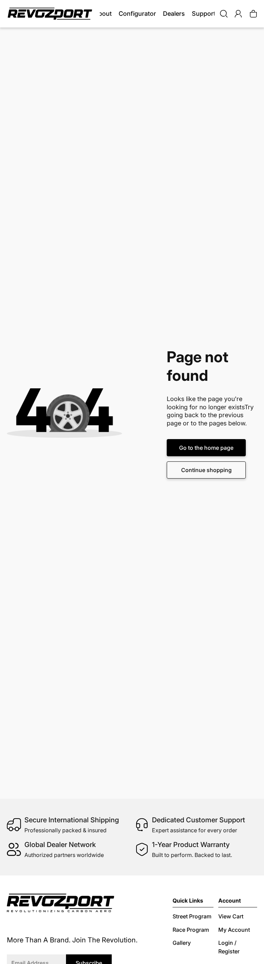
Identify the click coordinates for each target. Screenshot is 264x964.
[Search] (223, 13)
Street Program (192, 916)
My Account (234, 929)
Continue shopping (206, 470)
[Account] (238, 13)
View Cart (230, 916)
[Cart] (253, 13)
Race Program (191, 929)
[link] (174, 14)
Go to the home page (206, 447)
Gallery (182, 942)
